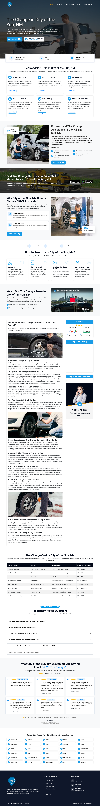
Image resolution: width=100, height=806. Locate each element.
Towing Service (50, 789)
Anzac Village (14, 757)
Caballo (47, 739)
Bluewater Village (32, 757)
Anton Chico (14, 753)
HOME (51, 4)
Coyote (82, 757)
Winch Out (49, 795)
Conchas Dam (84, 748)
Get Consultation (12, 233)
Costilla (83, 753)
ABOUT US (59, 4)
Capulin (47, 753)
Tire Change (49, 780)
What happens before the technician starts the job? (24, 639)
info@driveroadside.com (81, 786)
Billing (79, 4)
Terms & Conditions (78, 803)
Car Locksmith (50, 792)
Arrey (29, 744)
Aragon (30, 739)
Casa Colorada (49, 762)
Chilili (64, 753)
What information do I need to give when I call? (22, 627)
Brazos (30, 762)
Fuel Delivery (47, 99)
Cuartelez (83, 762)
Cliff (64, 762)
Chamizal (65, 744)
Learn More (12, 90)
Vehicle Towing (78, 77)
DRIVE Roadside (15, 803)
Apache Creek (14, 762)
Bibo (29, 753)
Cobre (82, 744)
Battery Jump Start (19, 77)
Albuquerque (14, 744)
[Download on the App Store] (74, 182)
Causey (65, 739)
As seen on (50, 720)
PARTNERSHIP (69, 4)
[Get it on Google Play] (87, 181)
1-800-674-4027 (55, 183)
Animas (12, 748)
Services (87, 4)
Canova (47, 748)
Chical (64, 748)
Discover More (57, 162)
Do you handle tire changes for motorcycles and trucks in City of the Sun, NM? (32, 646)
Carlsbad (48, 757)
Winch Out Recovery (80, 99)
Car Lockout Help (19, 99)
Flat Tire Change (48, 77)
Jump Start (49, 783)
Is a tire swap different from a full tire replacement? (24, 652)
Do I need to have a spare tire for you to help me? (23, 633)
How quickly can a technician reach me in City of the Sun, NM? (27, 621)
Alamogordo (14, 739)
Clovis (82, 739)
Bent (29, 748)
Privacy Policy (89, 803)
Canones (48, 744)
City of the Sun (67, 757)
